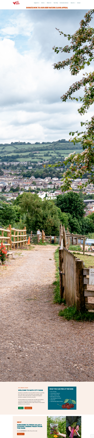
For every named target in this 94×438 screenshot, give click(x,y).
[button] (39, 3)
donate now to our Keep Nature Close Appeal (47, 8)
